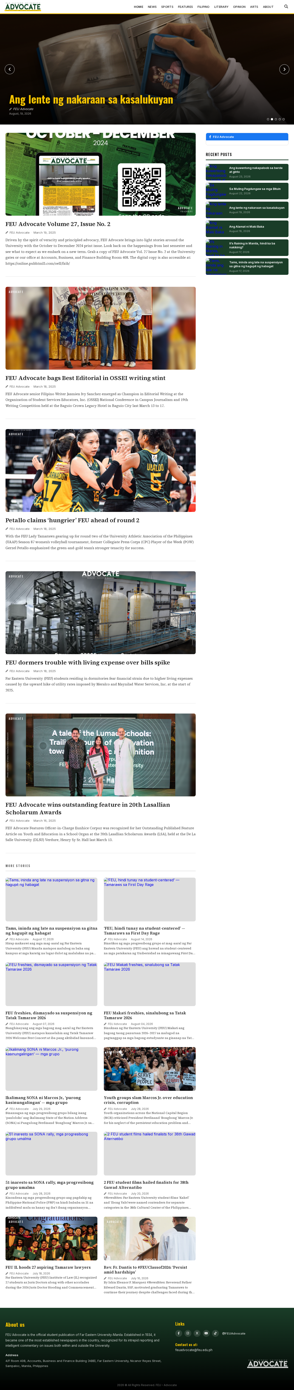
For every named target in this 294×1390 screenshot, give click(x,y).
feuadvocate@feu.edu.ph (193, 1350)
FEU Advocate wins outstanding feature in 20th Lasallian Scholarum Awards (88, 808)
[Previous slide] (10, 69)
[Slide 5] (284, 119)
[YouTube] (206, 1333)
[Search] (286, 7)
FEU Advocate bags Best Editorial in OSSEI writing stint (86, 378)
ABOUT (268, 7)
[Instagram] (187, 1333)
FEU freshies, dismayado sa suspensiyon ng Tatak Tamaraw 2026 (49, 1015)
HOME (138, 7)
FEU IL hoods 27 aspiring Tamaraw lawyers (49, 1267)
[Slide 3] (276, 119)
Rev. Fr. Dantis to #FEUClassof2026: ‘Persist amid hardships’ (145, 1270)
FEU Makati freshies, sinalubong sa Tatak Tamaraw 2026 (145, 1015)
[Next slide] (284, 69)
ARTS (254, 7)
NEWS (152, 7)
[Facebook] (178, 1333)
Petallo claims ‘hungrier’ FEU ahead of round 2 (72, 520)
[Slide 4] (280, 119)
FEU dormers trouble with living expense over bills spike (88, 662)
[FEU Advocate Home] (23, 6)
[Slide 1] (268, 119)
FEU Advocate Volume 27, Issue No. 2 (58, 224)
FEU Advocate (20, 232)
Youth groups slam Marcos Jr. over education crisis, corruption (148, 1100)
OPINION (239, 7)
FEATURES (185, 7)
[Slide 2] (272, 119)
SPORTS (167, 7)
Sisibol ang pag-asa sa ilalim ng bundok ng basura (76, 93)
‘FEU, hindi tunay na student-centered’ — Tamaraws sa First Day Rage (144, 931)
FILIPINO (203, 7)
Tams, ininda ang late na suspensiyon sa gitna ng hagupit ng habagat (51, 931)
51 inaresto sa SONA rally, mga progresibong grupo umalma (50, 1185)
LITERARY (221, 7)
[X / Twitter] (197, 1333)
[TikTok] (215, 1333)
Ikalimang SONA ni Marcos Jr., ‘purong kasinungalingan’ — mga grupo (43, 1100)
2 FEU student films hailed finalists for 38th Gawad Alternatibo (146, 1185)
